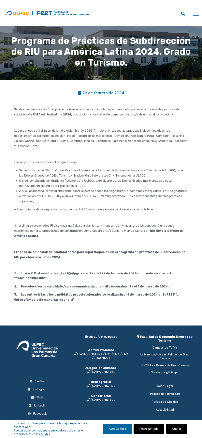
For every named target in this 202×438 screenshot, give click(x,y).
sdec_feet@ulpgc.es (103, 336)
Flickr (39, 397)
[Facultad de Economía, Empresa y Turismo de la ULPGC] (60, 13)
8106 (125, 354)
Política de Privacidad (165, 394)
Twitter (39, 381)
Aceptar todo (117, 429)
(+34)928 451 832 (102, 372)
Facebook (39, 413)
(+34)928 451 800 (102, 400)
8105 (116, 354)
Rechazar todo (148, 429)
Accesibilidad (165, 409)
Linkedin (39, 405)
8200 (97, 358)
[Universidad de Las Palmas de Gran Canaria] (17, 13)
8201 (106, 358)
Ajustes (176, 429)
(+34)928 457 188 (102, 386)
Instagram (39, 389)
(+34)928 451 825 (89, 354)
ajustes (45, 434)
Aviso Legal (165, 386)
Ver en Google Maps (165, 372)
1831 (108, 354)
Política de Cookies (165, 402)
